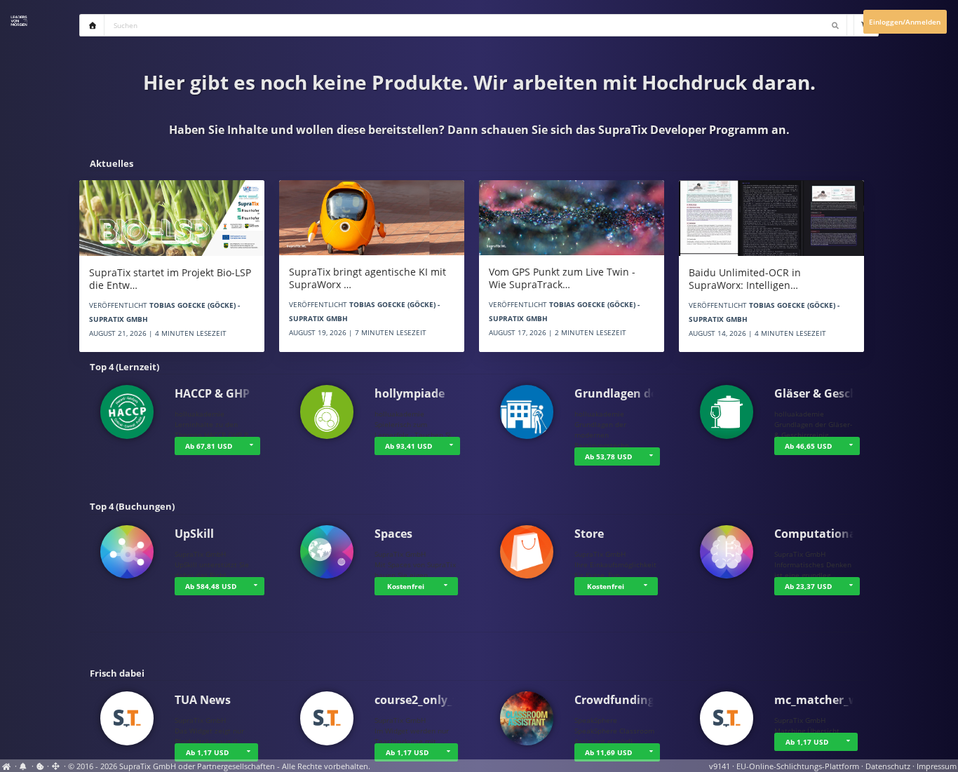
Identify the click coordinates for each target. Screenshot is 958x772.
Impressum (937, 766)
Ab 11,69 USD (608, 752)
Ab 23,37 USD (808, 586)
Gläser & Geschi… (822, 393)
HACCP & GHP (212, 393)
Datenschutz (887, 766)
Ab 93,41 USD (408, 446)
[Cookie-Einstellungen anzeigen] (40, 766)
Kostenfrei (405, 586)
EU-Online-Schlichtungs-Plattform (797, 766)
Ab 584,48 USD (210, 586)
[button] (251, 446)
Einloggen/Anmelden (904, 22)
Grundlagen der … (624, 393)
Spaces (393, 533)
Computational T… (826, 533)
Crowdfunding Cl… (625, 699)
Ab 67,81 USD (208, 446)
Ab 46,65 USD (808, 446)
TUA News (203, 699)
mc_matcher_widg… (829, 699)
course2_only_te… (424, 699)
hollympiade (410, 393)
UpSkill (194, 533)
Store (589, 533)
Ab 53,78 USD (608, 456)
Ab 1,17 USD (207, 752)
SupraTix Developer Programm (683, 129)
